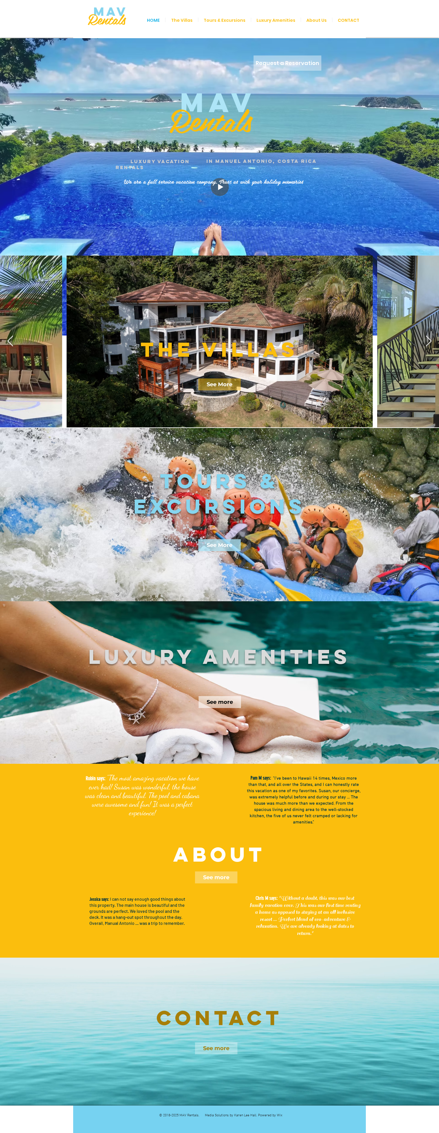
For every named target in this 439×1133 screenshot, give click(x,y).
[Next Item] (428, 341)
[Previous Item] (10, 341)
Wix (280, 1115)
